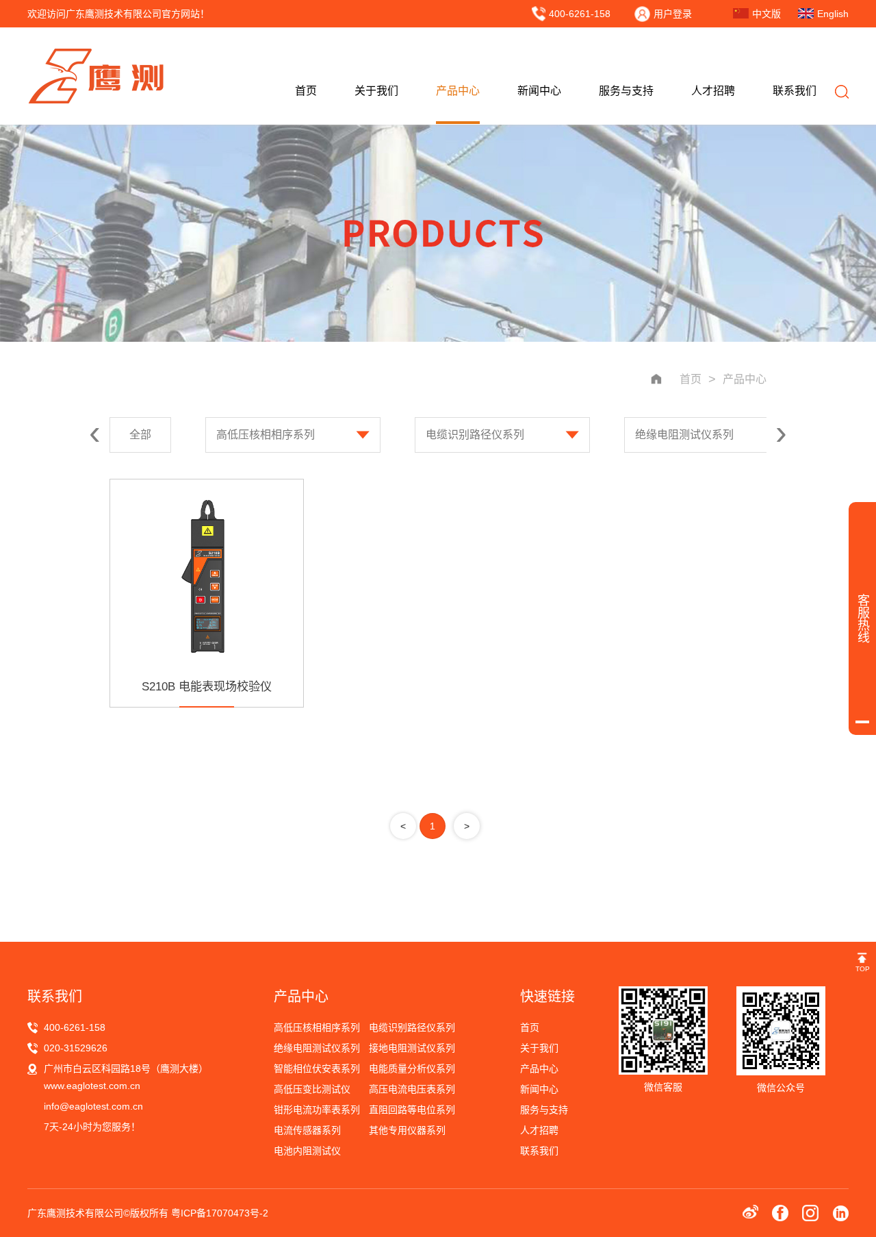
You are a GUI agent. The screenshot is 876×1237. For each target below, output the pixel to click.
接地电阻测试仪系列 (412, 1047)
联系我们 (794, 91)
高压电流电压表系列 (412, 1089)
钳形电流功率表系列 (317, 1109)
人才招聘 (713, 91)
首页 (306, 91)
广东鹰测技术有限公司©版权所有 (99, 1213)
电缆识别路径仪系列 (475, 434)
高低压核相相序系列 (265, 434)
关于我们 (376, 91)
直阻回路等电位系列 (412, 1109)
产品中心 (458, 91)
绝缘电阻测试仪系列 (684, 434)
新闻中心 (539, 91)
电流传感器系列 (307, 1130)
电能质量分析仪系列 (412, 1068)
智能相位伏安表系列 (317, 1068)
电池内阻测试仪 (307, 1150)
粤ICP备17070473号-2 (219, 1213)
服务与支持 (626, 91)
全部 (140, 434)
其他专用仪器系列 (407, 1130)
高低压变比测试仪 (312, 1089)
